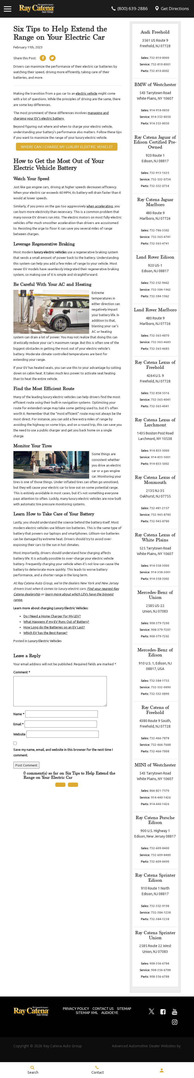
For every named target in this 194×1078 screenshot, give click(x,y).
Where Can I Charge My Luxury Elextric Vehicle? (66, 146)
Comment (21, 672)
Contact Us (103, 1009)
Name (19, 714)
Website (19, 734)
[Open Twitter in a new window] (152, 1012)
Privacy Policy (76, 1009)
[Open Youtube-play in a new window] (175, 1012)
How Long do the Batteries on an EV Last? (54, 627)
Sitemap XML (87, 1013)
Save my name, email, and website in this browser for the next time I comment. (63, 752)
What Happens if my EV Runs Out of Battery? (56, 621)
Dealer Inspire (175, 1050)
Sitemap (124, 1009)
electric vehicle (86, 93)
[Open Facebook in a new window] (163, 1012)
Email (18, 724)
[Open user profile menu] (161, 1070)
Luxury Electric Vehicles (45, 641)
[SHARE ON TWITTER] (52, 58)
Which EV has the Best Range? (45, 632)
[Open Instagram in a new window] (175, 1022)
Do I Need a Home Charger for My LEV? (52, 616)
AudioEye (109, 1013)
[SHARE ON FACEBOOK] (43, 58)
